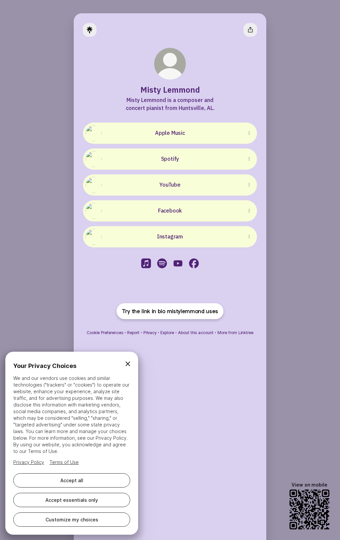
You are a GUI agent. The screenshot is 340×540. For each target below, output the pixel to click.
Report (133, 332)
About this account (195, 332)
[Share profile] (250, 30)
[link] (146, 263)
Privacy (149, 332)
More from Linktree (235, 332)
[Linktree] (89, 30)
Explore (167, 332)
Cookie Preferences (105, 332)
